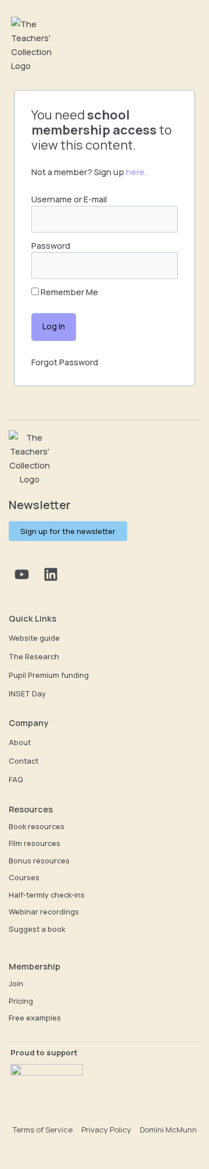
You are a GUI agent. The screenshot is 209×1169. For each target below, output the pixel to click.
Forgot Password (64, 362)
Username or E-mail (69, 199)
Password (50, 245)
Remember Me (68, 291)
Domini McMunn (168, 1129)
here (135, 171)
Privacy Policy (106, 1129)
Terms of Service (42, 1129)
